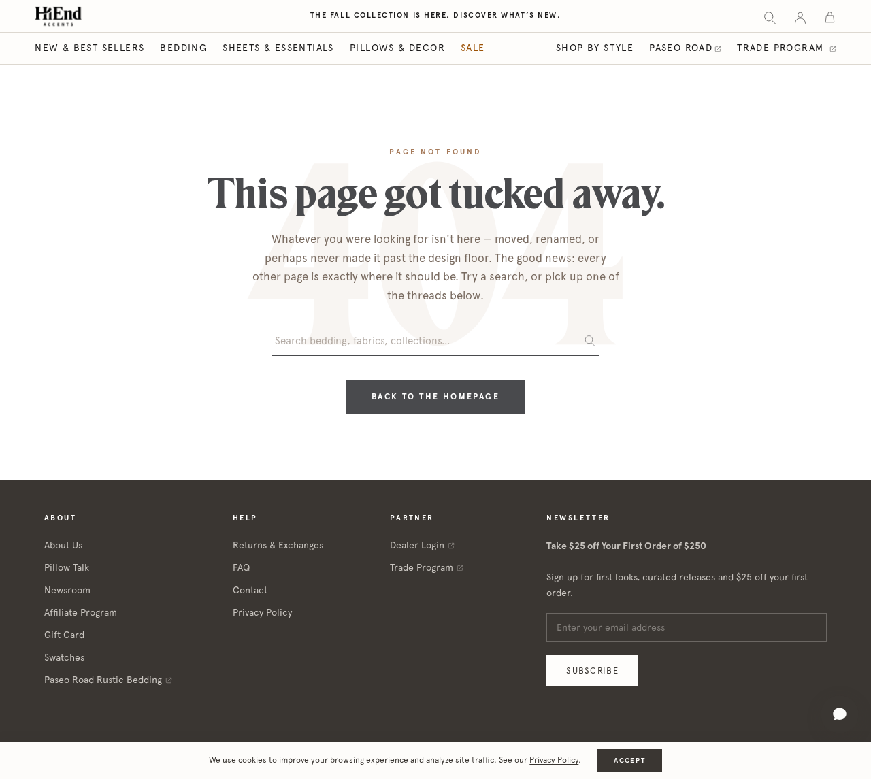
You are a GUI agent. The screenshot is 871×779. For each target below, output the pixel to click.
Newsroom (67, 589)
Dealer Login (417, 545)
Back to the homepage (435, 396)
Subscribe (592, 670)
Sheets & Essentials (278, 47)
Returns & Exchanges (278, 545)
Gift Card (64, 634)
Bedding (183, 47)
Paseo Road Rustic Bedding (103, 679)
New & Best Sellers (89, 47)
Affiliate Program (80, 612)
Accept (629, 760)
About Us (63, 545)
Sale (473, 47)
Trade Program (782, 47)
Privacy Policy (262, 612)
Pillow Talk (66, 567)
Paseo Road (680, 47)
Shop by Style (595, 47)
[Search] (770, 17)
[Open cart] (829, 16)
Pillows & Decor (397, 47)
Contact (250, 589)
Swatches (64, 657)
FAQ (241, 567)
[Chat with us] (840, 714)
